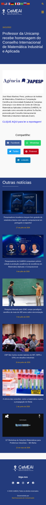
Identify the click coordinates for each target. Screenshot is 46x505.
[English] (6, 4)
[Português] (22, 4)
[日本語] (18, 4)
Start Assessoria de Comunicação (23, 498)
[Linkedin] (13, 483)
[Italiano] (15, 4)
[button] (43, 12)
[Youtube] (18, 483)
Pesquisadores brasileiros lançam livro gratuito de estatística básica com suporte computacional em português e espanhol (23, 220)
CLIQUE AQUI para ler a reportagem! (21, 121)
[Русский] (25, 4)
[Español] (28, 4)
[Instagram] (23, 483)
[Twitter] (28, 483)
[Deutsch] (12, 4)
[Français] (9, 4)
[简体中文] (2, 4)
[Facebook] (33, 483)
